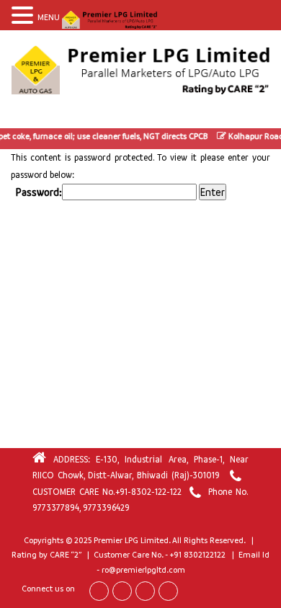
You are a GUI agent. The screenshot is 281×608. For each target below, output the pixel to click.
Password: (39, 192)
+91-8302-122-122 (148, 492)
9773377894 (55, 507)
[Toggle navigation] (24, 114)
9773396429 (106, 507)
